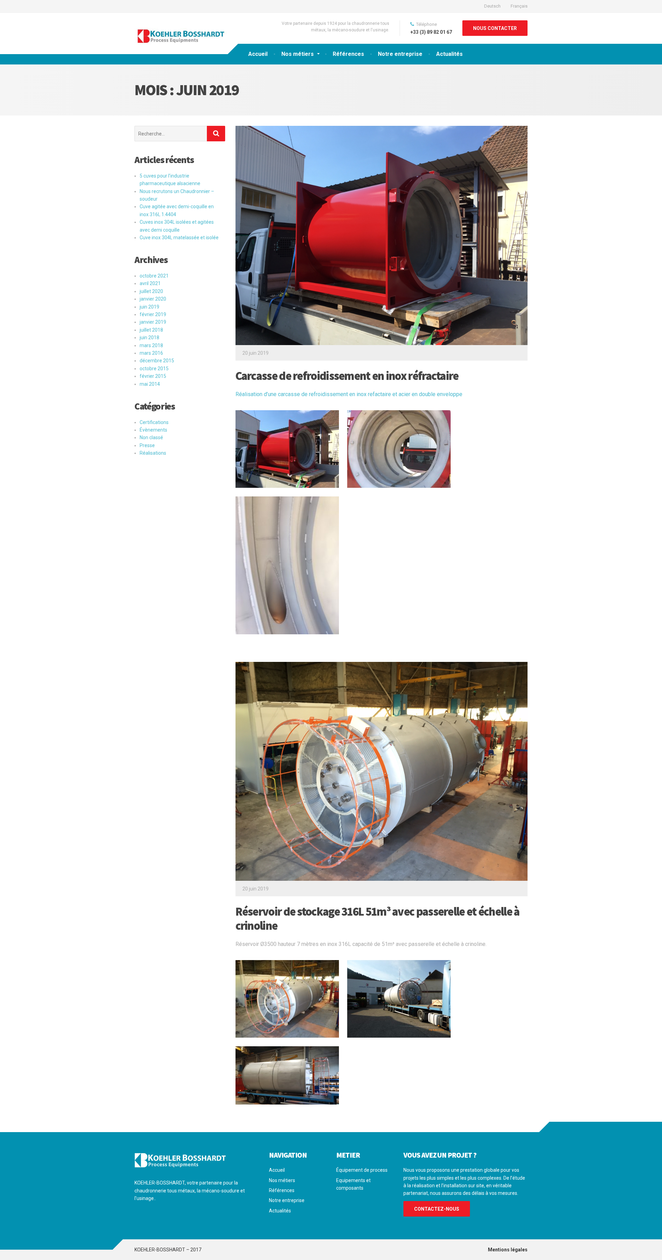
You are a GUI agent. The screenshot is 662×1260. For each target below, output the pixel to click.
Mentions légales (508, 1249)
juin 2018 (149, 337)
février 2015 (153, 376)
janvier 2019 (153, 322)
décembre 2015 (157, 360)
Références (348, 54)
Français (519, 6)
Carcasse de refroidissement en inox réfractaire (347, 376)
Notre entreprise (400, 54)
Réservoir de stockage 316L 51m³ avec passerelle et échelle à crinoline (377, 918)
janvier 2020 (153, 299)
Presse (147, 445)
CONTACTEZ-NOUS (436, 1209)
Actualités (449, 54)
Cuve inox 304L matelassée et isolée (179, 237)
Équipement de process (362, 1170)
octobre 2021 (154, 276)
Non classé (151, 437)
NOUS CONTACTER (495, 28)
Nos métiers (297, 54)
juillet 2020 (151, 291)
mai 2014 (150, 384)
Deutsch (492, 6)
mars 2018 (151, 345)
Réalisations (153, 453)
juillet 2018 (151, 330)
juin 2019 (149, 307)
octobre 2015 (154, 368)
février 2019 (153, 314)
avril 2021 (150, 283)
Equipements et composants (353, 1184)
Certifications (154, 422)
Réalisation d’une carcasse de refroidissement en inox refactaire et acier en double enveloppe (348, 394)
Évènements (153, 430)
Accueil (258, 54)
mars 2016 (151, 353)
